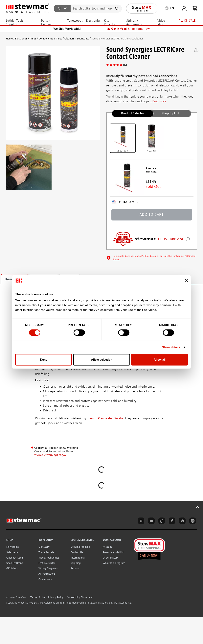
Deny (43, 359)
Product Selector (132, 113)
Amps (33, 38)
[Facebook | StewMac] (171, 521)
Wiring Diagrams (48, 568)
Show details (171, 347)
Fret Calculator (46, 563)
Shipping (76, 563)
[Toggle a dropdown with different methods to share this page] (196, 49)
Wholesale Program (114, 563)
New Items (12, 546)
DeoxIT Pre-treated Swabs (105, 418)
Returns (75, 568)
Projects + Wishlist (113, 552)
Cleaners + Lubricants (76, 38)
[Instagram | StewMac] (140, 521)
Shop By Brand (14, 563)
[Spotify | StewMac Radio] (192, 521)
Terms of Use (37, 597)
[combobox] (88, 8)
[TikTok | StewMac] (161, 521)
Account (107, 546)
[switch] (79, 332)
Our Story (44, 546)
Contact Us (77, 552)
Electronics (21, 38)
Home (9, 38)
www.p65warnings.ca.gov (50, 455)
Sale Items (12, 552)
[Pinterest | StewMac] (182, 521)
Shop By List (170, 113)
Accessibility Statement (80, 597)
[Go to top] (197, 506)
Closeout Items (14, 557)
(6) (125, 65)
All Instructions (46, 573)
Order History (111, 557)
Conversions (45, 579)
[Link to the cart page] (194, 8)
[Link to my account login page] (184, 8)
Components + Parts (50, 38)
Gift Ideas (12, 568)
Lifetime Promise (80, 546)
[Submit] (117, 8)
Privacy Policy (55, 597)
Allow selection (101, 359)
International (78, 557)
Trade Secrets (46, 552)
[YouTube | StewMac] (151, 521)
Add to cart (152, 214)
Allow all (160, 359)
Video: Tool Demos (48, 557)
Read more (159, 101)
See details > (188, 239)
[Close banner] (186, 280)
